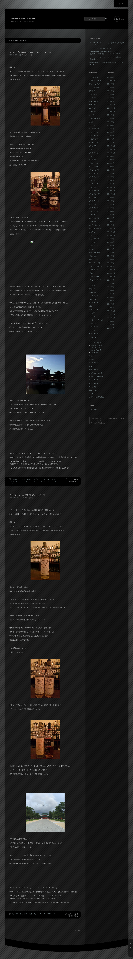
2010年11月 (111, 314)
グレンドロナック (95, 187)
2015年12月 (111, 104)
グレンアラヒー (94, 149)
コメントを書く (29, 55)
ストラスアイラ (94, 218)
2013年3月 (110, 218)
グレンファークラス (95, 194)
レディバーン (93, 369)
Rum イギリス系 (96, 350)
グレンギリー (93, 166)
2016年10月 (111, 80)
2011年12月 (111, 269)
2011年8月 (110, 283)
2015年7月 (110, 122)
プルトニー (92, 289)
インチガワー (93, 98)
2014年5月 (110, 170)
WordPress (101, 423)
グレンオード (93, 156)
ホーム (121, 4)
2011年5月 (110, 293)
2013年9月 (110, 197)
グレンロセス (93, 204)
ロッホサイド (93, 380)
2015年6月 (110, 125)
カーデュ (92, 125)
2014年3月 (110, 177)
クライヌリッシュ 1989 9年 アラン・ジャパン (27, 495)
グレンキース (93, 163)
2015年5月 (110, 129)
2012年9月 (110, 239)
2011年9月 (110, 280)
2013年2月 (110, 221)
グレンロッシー (94, 211)
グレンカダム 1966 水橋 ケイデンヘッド (102, 48)
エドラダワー (93, 108)
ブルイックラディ (95, 276)
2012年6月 (110, 249)
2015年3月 (110, 135)
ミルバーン (92, 323)
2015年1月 (110, 142)
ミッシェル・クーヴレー (97, 320)
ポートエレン (93, 309)
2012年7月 (110, 245)
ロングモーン (93, 383)
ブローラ (92, 285)
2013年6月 (110, 208)
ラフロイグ (92, 337)
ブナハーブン (38, 481)
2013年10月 (111, 194)
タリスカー (92, 232)
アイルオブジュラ (95, 84)
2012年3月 (110, 259)
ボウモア (46, 481)
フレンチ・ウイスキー (96, 266)
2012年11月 (111, 232)
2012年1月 (110, 266)
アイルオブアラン (17, 479)
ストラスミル (93, 221)
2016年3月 (110, 94)
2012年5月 (110, 252)
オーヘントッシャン (95, 118)
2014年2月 (110, 180)
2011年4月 (110, 297)
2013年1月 (110, 225)
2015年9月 (110, 115)
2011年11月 (111, 273)
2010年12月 (111, 311)
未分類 (91, 393)
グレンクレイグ (94, 170)
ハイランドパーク (17, 481)
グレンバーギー (94, 190)
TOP (78, 930)
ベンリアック (93, 296)
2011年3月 (110, 300)
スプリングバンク (39, 479)
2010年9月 (110, 321)
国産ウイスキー (94, 390)
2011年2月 (110, 304)
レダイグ (92, 366)
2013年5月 (110, 211)
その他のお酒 (93, 77)
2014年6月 (110, 166)
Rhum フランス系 (96, 345)
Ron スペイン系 (96, 347)
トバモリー (92, 242)
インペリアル (93, 101)
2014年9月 (110, 156)
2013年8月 (110, 201)
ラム (90, 340)
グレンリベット (94, 201)
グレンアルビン (94, 153)
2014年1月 (110, 183)
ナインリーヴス (96, 352)
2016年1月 (110, 101)
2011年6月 (110, 290)
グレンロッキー (94, 208)
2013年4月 (110, 214)
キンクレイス (93, 132)
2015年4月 (110, 132)
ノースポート (93, 249)
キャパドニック (94, 129)
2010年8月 (110, 324)
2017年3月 (110, 77)
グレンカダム (93, 159)
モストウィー (93, 326)
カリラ (91, 122)
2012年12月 (111, 228)
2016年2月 (110, 98)
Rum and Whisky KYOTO (23, 18)
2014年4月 (110, 173)
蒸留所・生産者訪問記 (96, 397)
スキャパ (92, 214)
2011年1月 (110, 307)
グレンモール (93, 197)
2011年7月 (110, 287)
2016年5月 (110, 87)
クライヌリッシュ (17, 914)
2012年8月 (110, 242)
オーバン (92, 115)
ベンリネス (92, 299)
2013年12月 (111, 187)
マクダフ (92, 313)
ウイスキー (92, 104)
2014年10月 (111, 153)
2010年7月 (110, 328)
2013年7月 (110, 204)
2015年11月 (111, 108)
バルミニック (93, 256)
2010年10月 (111, 318)
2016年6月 (110, 84)
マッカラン (92, 316)
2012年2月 (110, 263)
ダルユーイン (93, 235)
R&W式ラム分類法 (96, 343)
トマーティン (50, 479)
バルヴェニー (28, 481)
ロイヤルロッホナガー (96, 376)
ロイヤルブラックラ (95, 373)
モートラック (93, 330)
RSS (122, 19)
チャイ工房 (93, 409)
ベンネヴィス (93, 292)
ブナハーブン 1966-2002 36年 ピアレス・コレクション (31, 52)
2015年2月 (110, 139)
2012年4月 (110, 256)
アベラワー (92, 91)
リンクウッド (93, 362)
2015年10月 (111, 111)
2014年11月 (111, 149)
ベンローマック (94, 302)
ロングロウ (92, 387)
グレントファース (95, 183)
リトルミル (92, 359)
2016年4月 (110, 91)
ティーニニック (94, 239)
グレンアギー (93, 146)
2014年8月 (110, 159)
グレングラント (94, 177)
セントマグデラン (95, 228)
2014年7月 (110, 163)
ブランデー (92, 273)
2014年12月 (111, 146)
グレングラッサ (94, 173)
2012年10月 (111, 235)
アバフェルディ (94, 87)
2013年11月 (111, 190)
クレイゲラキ (93, 142)
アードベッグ (28, 479)
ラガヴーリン (93, 333)
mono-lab (106, 421)
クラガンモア (93, 139)
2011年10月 (111, 276)
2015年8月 (110, 118)
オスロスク (92, 111)
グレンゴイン (93, 180)
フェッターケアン (95, 263)
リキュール (92, 356)
